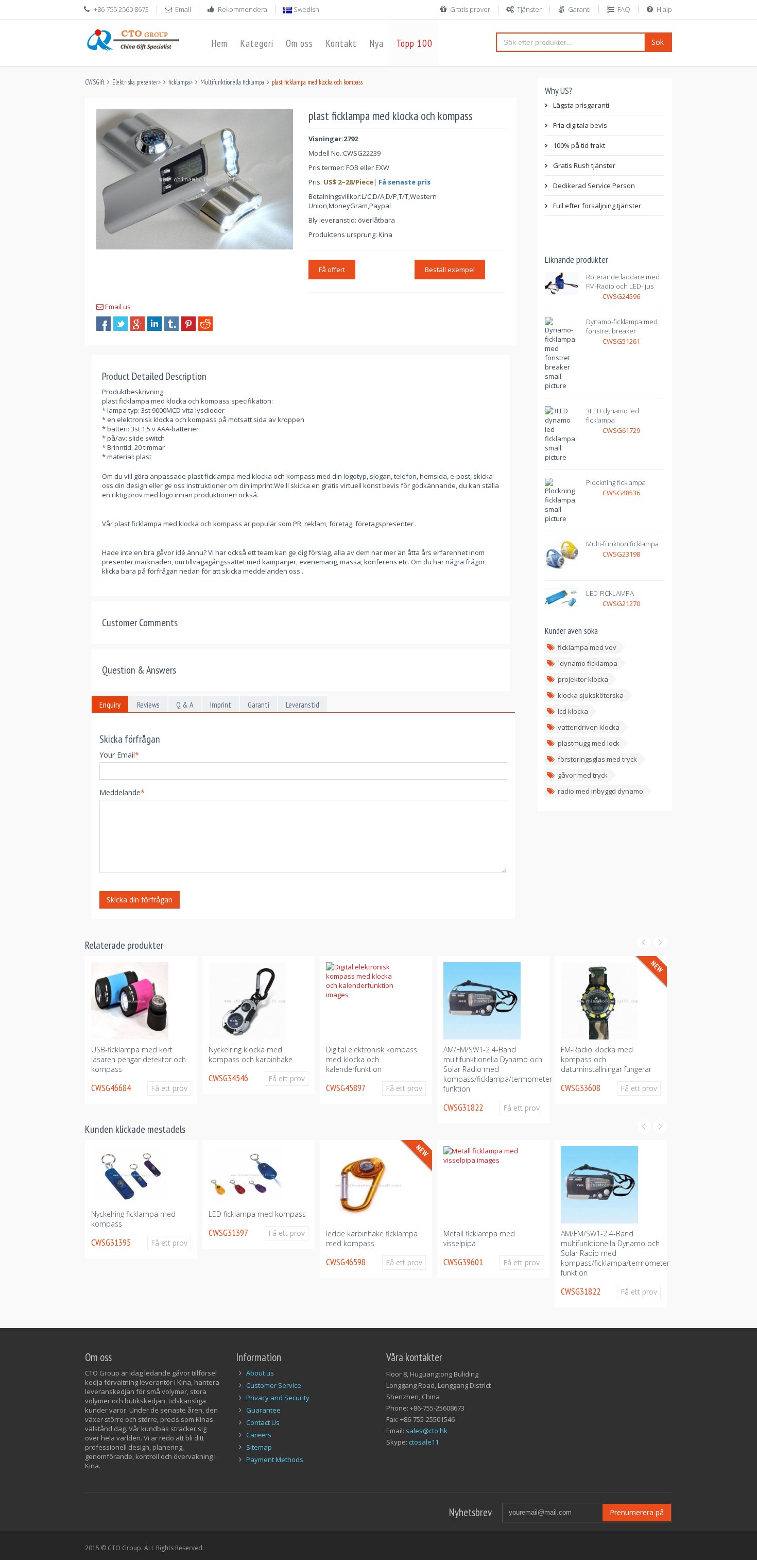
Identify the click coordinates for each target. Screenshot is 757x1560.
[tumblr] (171, 323)
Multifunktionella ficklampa (232, 82)
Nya (376, 43)
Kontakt (341, 43)
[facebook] (103, 323)
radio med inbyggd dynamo (600, 791)
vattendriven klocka (589, 727)
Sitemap (259, 1447)
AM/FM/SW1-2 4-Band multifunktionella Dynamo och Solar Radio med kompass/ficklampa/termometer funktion (497, 1069)
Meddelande (122, 792)
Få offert (332, 269)
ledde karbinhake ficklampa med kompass (372, 1238)
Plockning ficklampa (616, 482)
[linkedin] (154, 323)
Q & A (185, 704)
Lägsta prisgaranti (581, 105)
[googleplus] (137, 323)
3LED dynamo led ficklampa (612, 415)
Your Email (119, 755)
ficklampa (179, 82)
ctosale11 (424, 1442)
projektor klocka (583, 679)
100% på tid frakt (579, 145)
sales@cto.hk (427, 1430)
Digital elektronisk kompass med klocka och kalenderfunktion (371, 1059)
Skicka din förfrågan (140, 899)
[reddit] (205, 323)
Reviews (148, 704)
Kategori (256, 43)
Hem (219, 43)
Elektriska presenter (135, 82)
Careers (258, 1434)
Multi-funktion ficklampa (622, 543)
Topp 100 (414, 43)
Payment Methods (274, 1459)
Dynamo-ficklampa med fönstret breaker (622, 326)
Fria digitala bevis (580, 125)
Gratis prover (470, 9)
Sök (657, 42)
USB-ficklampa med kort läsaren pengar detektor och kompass (138, 1059)
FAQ (623, 9)
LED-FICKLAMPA (610, 593)
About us (260, 1373)
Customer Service (273, 1385)
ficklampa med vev (587, 647)
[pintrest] (188, 323)
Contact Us (263, 1422)
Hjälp (664, 9)
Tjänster (529, 9)
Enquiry (110, 704)
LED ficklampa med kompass (257, 1214)
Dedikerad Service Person (594, 185)
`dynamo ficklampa (587, 663)
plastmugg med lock (589, 743)
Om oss (299, 43)
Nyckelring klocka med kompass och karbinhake (251, 1054)
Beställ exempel (450, 269)
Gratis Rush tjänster (584, 165)
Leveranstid (302, 704)
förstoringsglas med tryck (597, 759)
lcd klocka (573, 711)
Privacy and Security (277, 1397)
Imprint (220, 704)
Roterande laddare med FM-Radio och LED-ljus (623, 281)
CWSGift (95, 82)
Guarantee (263, 1410)
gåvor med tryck (583, 775)
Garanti (579, 9)
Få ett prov (169, 1088)
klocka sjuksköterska (591, 695)
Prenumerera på (637, 1512)
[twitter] (120, 323)
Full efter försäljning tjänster (597, 205)
